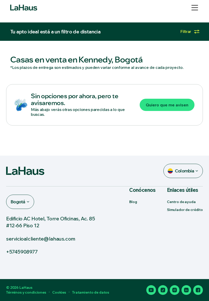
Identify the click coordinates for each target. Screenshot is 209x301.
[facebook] (198, 290)
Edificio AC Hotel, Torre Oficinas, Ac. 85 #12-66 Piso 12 (50, 222)
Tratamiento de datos (90, 292)
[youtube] (151, 290)
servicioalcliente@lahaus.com (40, 238)
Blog (133, 201)
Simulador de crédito (185, 209)
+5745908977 (22, 251)
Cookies (59, 292)
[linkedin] (186, 290)
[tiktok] (163, 290)
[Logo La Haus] (23, 8)
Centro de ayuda (181, 201)
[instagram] (174, 290)
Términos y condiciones (26, 292)
